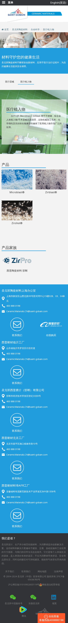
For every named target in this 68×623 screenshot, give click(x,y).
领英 (54, 603)
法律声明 (58, 571)
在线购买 (51, 335)
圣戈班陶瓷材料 (20, 29)
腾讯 (24, 615)
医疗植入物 (48, 29)
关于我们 (9, 571)
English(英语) (58, 2)
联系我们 (17, 335)
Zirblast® (51, 192)
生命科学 (35, 29)
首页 (6, 29)
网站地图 (42, 571)
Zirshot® (17, 223)
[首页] (34, 13)
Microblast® (17, 192)
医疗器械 (9, 81)
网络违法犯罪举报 (51, 584)
